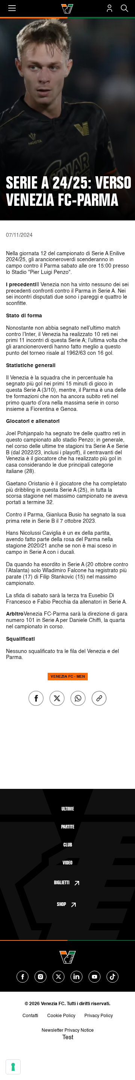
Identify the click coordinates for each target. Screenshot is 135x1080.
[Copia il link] (99, 698)
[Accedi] (109, 8)
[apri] (12, 8)
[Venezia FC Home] (67, 8)
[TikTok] (112, 977)
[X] (58, 977)
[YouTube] (94, 977)
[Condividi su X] (57, 698)
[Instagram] (40, 977)
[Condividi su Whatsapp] (78, 698)
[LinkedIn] (76, 977)
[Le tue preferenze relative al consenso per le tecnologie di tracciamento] (13, 1067)
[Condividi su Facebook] (36, 698)
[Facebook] (22, 977)
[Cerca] (124, 8)
